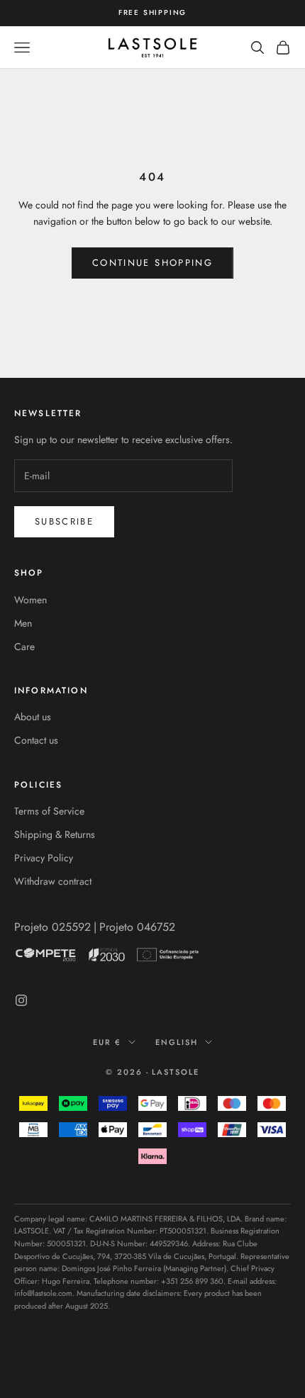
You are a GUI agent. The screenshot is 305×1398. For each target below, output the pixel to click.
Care (24, 646)
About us (32, 717)
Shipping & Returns (54, 834)
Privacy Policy (43, 858)
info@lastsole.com (43, 1293)
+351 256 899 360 (192, 1281)
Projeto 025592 (52, 927)
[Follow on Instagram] (21, 1000)
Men (23, 623)
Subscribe (64, 521)
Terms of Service (49, 811)
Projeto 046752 (137, 927)
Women (30, 600)
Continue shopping (152, 262)
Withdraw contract (53, 881)
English (176, 1042)
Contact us (36, 740)
